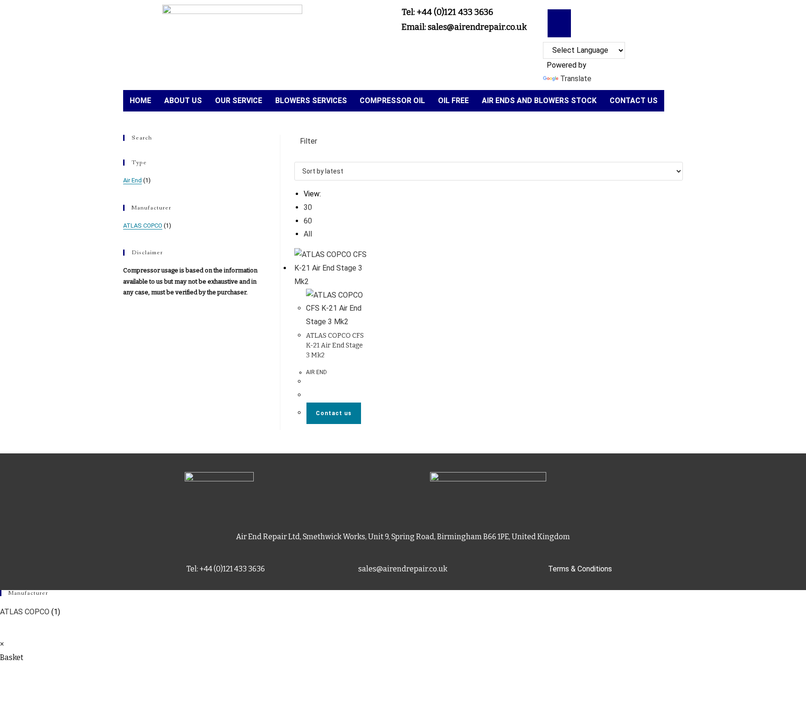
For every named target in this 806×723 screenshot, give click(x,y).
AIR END (316, 372)
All (308, 233)
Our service (238, 100)
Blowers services (311, 100)
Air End (132, 180)
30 (308, 207)
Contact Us (634, 100)
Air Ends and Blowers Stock (539, 100)
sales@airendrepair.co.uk (402, 568)
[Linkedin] (559, 21)
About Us (183, 100)
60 (308, 220)
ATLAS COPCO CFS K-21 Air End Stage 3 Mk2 (335, 345)
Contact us (334, 413)
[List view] (303, 154)
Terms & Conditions (580, 568)
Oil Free (453, 100)
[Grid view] (297, 154)
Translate (575, 78)
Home (140, 100)
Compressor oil (392, 100)
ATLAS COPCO (142, 225)
